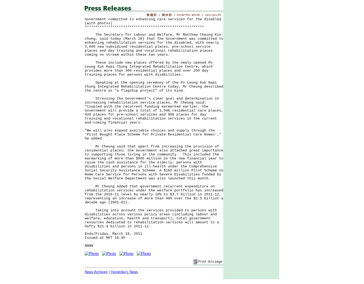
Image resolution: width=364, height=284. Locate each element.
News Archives (96, 272)
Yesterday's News (124, 272)
